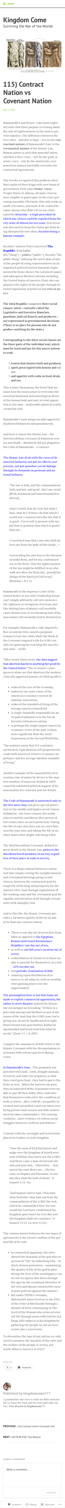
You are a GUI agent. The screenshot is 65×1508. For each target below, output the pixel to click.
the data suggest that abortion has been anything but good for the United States (31, 664)
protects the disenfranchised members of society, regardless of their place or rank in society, (31, 854)
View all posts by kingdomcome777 (27, 1406)
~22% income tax (22, 966)
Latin (26, 250)
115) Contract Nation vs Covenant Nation (27, 92)
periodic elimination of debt (34, 971)
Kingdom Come (25, 19)
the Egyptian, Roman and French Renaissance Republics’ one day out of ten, (32, 941)
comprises (34, 304)
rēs (5, 255)
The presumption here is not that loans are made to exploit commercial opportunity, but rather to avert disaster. (32, 999)
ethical (51, 289)
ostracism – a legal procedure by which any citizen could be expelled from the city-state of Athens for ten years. (32, 218)
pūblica (26, 255)
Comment (51, 1492)
